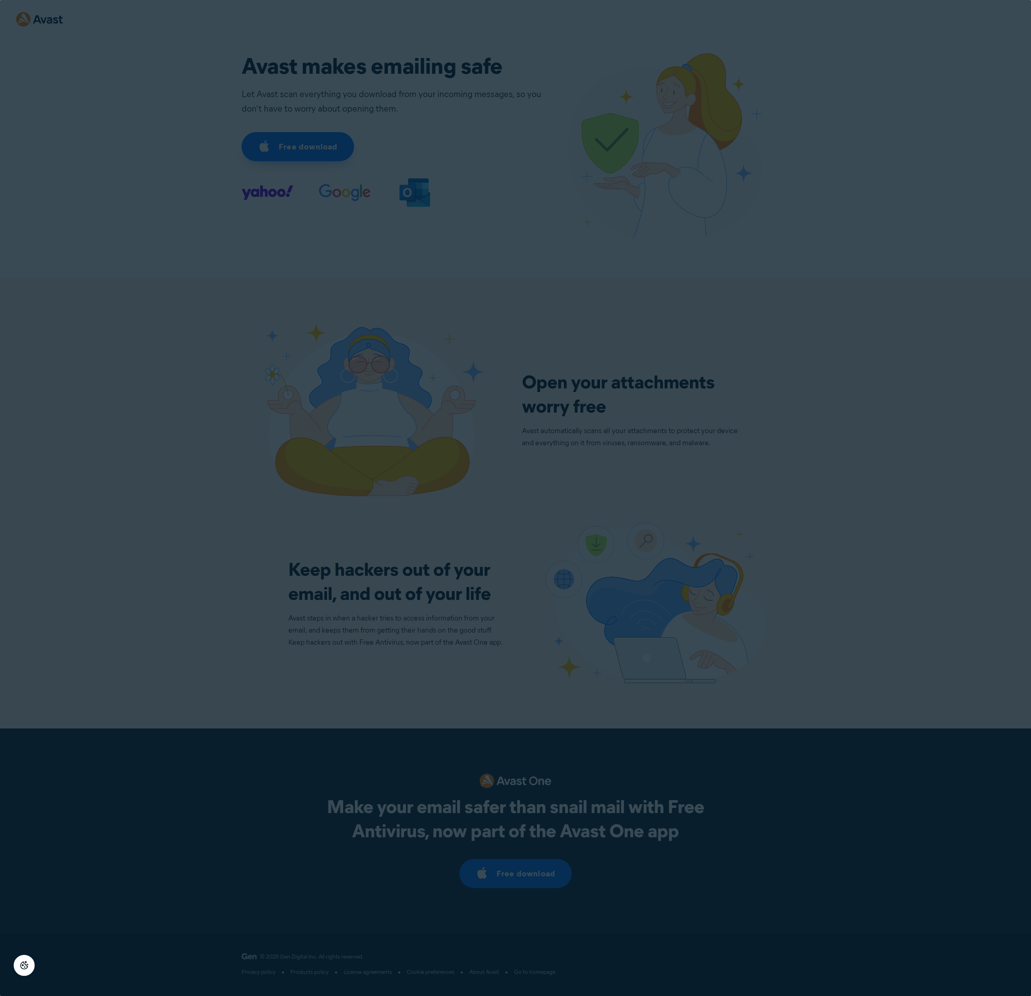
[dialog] (515, 498)
